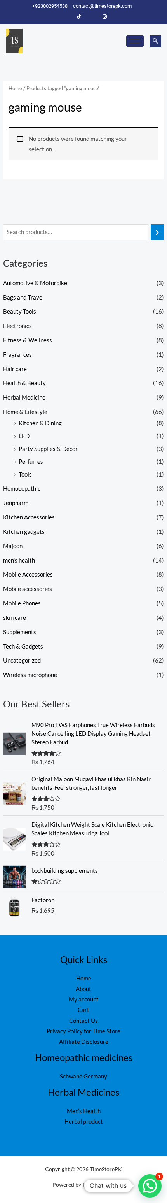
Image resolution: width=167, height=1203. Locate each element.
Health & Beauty (24, 383)
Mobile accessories (27, 589)
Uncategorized (22, 660)
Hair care (15, 369)
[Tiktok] (79, 17)
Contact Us (83, 1020)
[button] (155, 41)
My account (84, 999)
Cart (83, 1010)
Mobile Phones (22, 603)
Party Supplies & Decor (48, 448)
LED (24, 436)
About (83, 989)
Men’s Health (84, 1111)
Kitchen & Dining (40, 423)
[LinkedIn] (92, 17)
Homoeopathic (21, 488)
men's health (19, 560)
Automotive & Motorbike (35, 283)
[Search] (157, 232)
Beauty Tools (19, 311)
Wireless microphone (30, 675)
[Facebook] (66, 17)
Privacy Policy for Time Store (83, 1031)
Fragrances (17, 354)
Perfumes (31, 461)
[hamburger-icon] (135, 41)
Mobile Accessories (28, 574)
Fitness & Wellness (27, 340)
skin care (14, 617)
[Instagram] (105, 17)
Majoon (13, 546)
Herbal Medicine (24, 397)
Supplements (19, 632)
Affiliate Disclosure (83, 1041)
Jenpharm (15, 503)
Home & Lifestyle (25, 412)
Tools (25, 474)
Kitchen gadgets (24, 531)
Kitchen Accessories (29, 517)
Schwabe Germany (83, 1076)
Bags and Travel (23, 297)
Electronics (17, 326)
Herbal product (83, 1121)
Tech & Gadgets (23, 646)
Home (15, 88)
